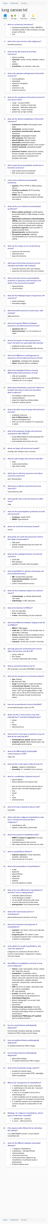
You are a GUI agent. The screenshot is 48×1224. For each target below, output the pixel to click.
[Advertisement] (24, 1192)
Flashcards (14, 3)
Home (5, 3)
